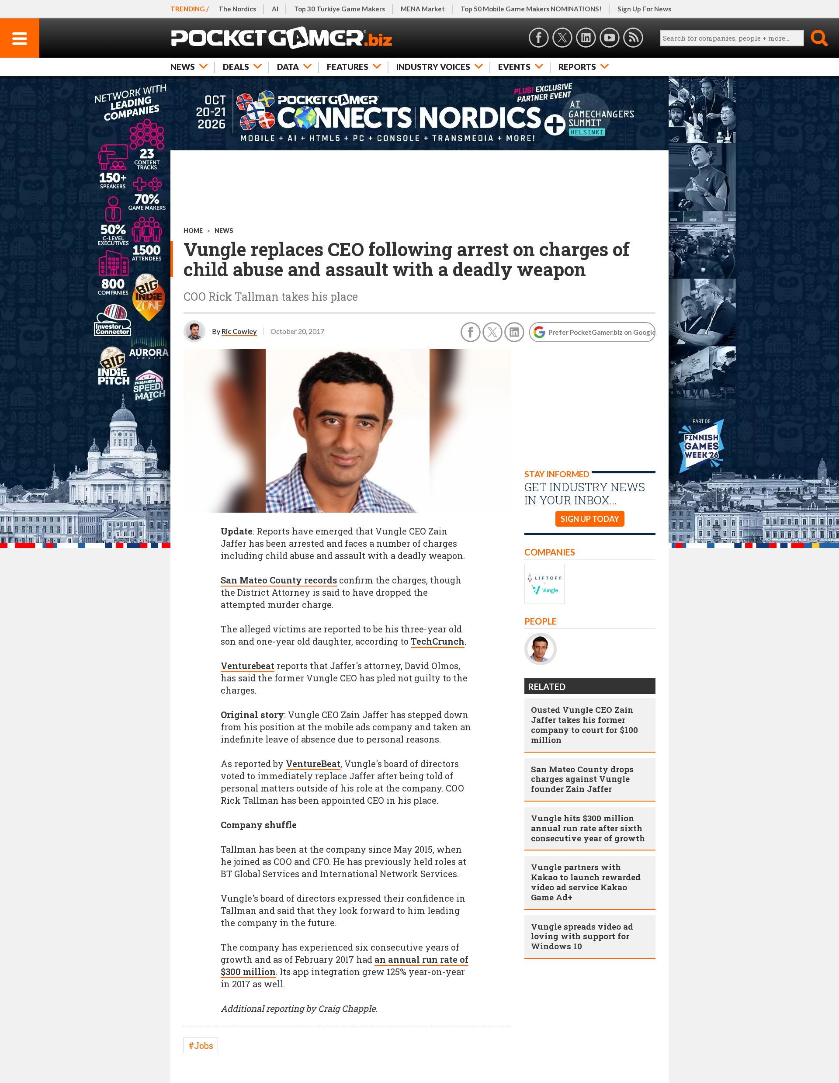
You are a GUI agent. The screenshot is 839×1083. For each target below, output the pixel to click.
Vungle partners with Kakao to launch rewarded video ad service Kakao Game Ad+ (586, 881)
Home (193, 230)
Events (514, 67)
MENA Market (423, 9)
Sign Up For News (644, 9)
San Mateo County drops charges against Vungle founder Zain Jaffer (582, 779)
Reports (577, 67)
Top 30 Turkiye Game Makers (339, 9)
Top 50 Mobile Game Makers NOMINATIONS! (531, 9)
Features (347, 67)
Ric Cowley (239, 331)
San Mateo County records (279, 580)
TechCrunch (438, 641)
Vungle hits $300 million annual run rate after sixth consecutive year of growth (588, 827)
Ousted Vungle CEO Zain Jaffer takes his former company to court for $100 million (584, 724)
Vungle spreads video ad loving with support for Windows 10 (582, 936)
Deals (236, 67)
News (182, 67)
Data (288, 67)
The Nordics (237, 9)
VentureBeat (313, 763)
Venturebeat (247, 665)
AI (275, 9)
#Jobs (200, 1045)
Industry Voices (433, 67)
